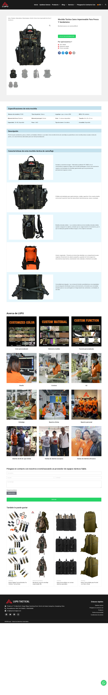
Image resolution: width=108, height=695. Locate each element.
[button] (59, 52)
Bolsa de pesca (26, 18)
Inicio (36, 5)
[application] (59, 4)
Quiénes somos (45, 5)
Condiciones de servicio (97, 615)
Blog (63, 5)
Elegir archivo (11, 493)
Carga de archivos (12, 490)
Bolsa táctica (19, 18)
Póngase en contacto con (86, 5)
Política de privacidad (97, 612)
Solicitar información (67, 36)
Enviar (54, 499)
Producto (55, 5)
